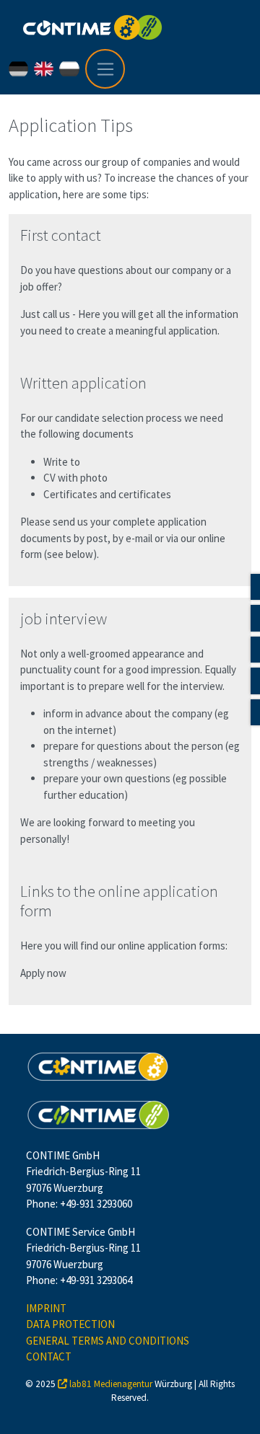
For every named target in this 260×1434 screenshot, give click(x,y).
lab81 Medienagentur (110, 1384)
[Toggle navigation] (105, 69)
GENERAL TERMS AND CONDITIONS (107, 1340)
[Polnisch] (71, 69)
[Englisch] (46, 69)
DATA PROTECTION (70, 1324)
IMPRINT (46, 1308)
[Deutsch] (21, 69)
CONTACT (49, 1356)
